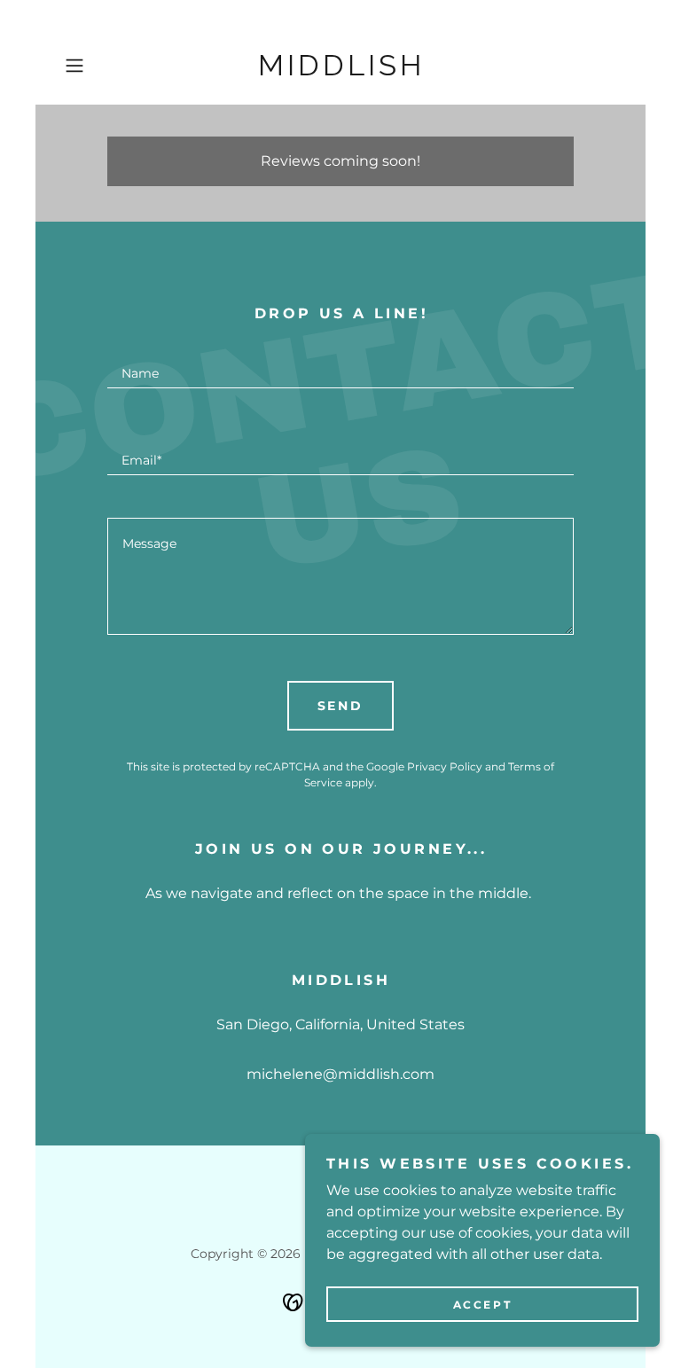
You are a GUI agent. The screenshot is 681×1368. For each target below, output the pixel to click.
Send (340, 706)
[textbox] (340, 366)
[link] (340, 70)
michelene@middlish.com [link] (340, 1074)
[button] (99, 65)
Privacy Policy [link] (444, 766)
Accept (482, 1304)
